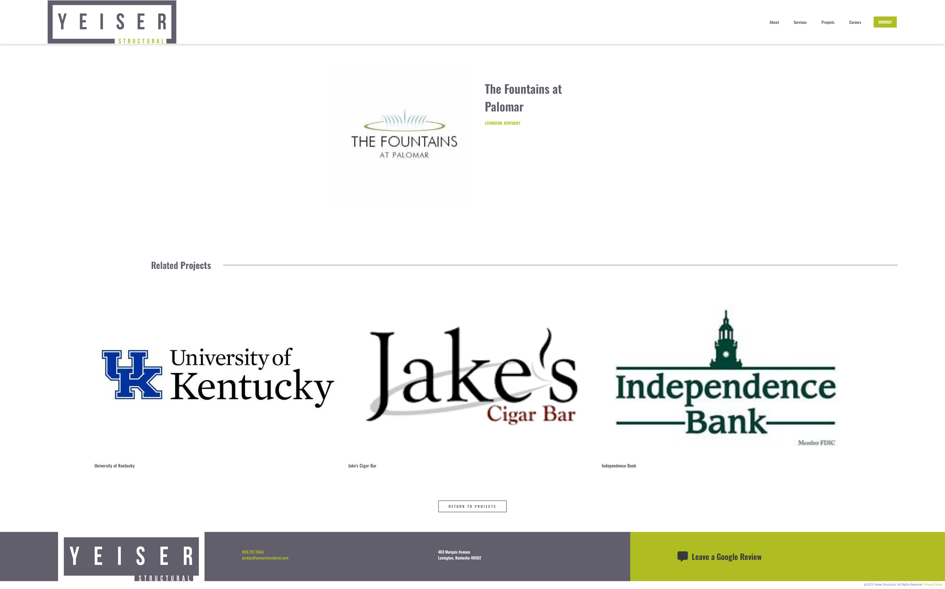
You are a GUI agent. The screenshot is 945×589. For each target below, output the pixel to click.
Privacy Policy (933, 584)
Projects (828, 22)
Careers (855, 22)
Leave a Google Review (727, 556)
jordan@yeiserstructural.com (265, 558)
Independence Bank (619, 465)
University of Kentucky (114, 465)
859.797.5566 (253, 552)
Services (800, 22)
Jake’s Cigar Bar (362, 465)
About (774, 22)
